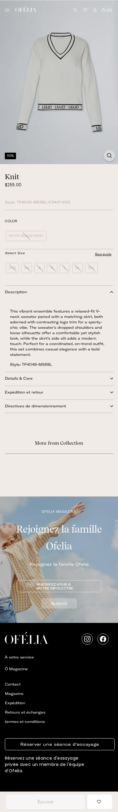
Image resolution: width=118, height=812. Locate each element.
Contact (13, 684)
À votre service (19, 657)
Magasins (14, 693)
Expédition (15, 703)
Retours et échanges (25, 712)
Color (11, 221)
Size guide (103, 254)
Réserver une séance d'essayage (59, 744)
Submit (59, 603)
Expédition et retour (24, 392)
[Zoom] (109, 155)
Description (16, 292)
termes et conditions (25, 721)
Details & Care (19, 378)
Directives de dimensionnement (35, 406)
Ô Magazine (16, 669)
